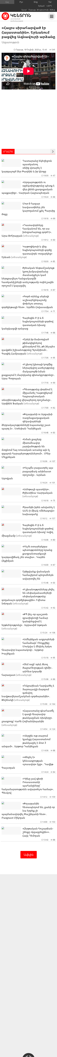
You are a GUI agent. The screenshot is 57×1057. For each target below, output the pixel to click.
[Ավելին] (52, 151)
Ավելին (29, 854)
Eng (36, 1)
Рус (21, 1)
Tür (50, 1)
